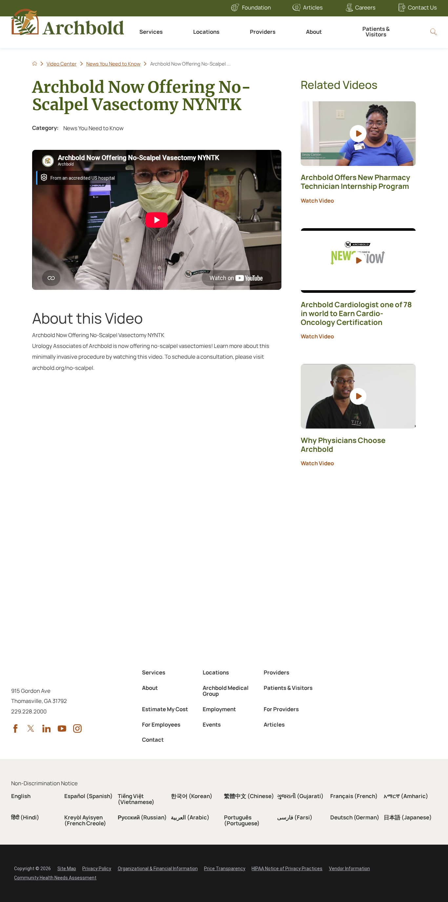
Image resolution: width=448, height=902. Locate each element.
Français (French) (354, 796)
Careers (365, 7)
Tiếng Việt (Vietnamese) (136, 799)
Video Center (61, 63)
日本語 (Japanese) (408, 817)
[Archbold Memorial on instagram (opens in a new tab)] (77, 728)
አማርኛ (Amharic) (406, 796)
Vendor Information (349, 868)
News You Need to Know (113, 63)
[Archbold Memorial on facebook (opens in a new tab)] (15, 728)
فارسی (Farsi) (295, 817)
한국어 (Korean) (192, 796)
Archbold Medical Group (226, 691)
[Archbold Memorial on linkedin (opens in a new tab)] (46, 728)
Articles (313, 7)
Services (151, 31)
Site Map (66, 868)
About (314, 31)
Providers (262, 31)
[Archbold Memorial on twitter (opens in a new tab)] (31, 728)
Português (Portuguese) (242, 820)
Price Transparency (224, 868)
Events (212, 724)
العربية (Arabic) (190, 817)
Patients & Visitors (376, 31)
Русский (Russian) (142, 817)
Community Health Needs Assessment (55, 877)
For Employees (161, 724)
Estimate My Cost (165, 709)
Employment (219, 709)
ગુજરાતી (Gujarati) (300, 796)
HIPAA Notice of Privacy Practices (287, 868)
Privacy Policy (96, 868)
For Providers (281, 709)
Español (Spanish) (88, 796)
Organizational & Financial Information (158, 868)
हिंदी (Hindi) (25, 817)
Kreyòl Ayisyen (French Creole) (85, 820)
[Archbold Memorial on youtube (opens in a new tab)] (62, 728)
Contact (153, 739)
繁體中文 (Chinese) (249, 796)
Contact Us (422, 7)
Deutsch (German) (354, 817)
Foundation (256, 7)
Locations (206, 31)
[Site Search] (433, 32)
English (21, 796)
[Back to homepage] (34, 63)
